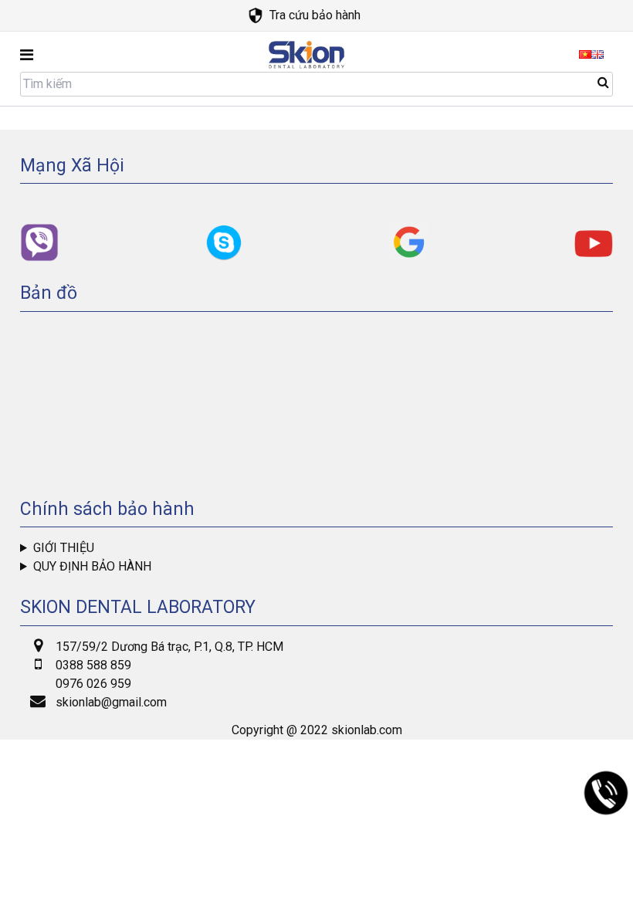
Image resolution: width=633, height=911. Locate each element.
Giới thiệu (63, 547)
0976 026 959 (93, 683)
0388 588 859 (93, 665)
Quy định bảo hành (92, 566)
